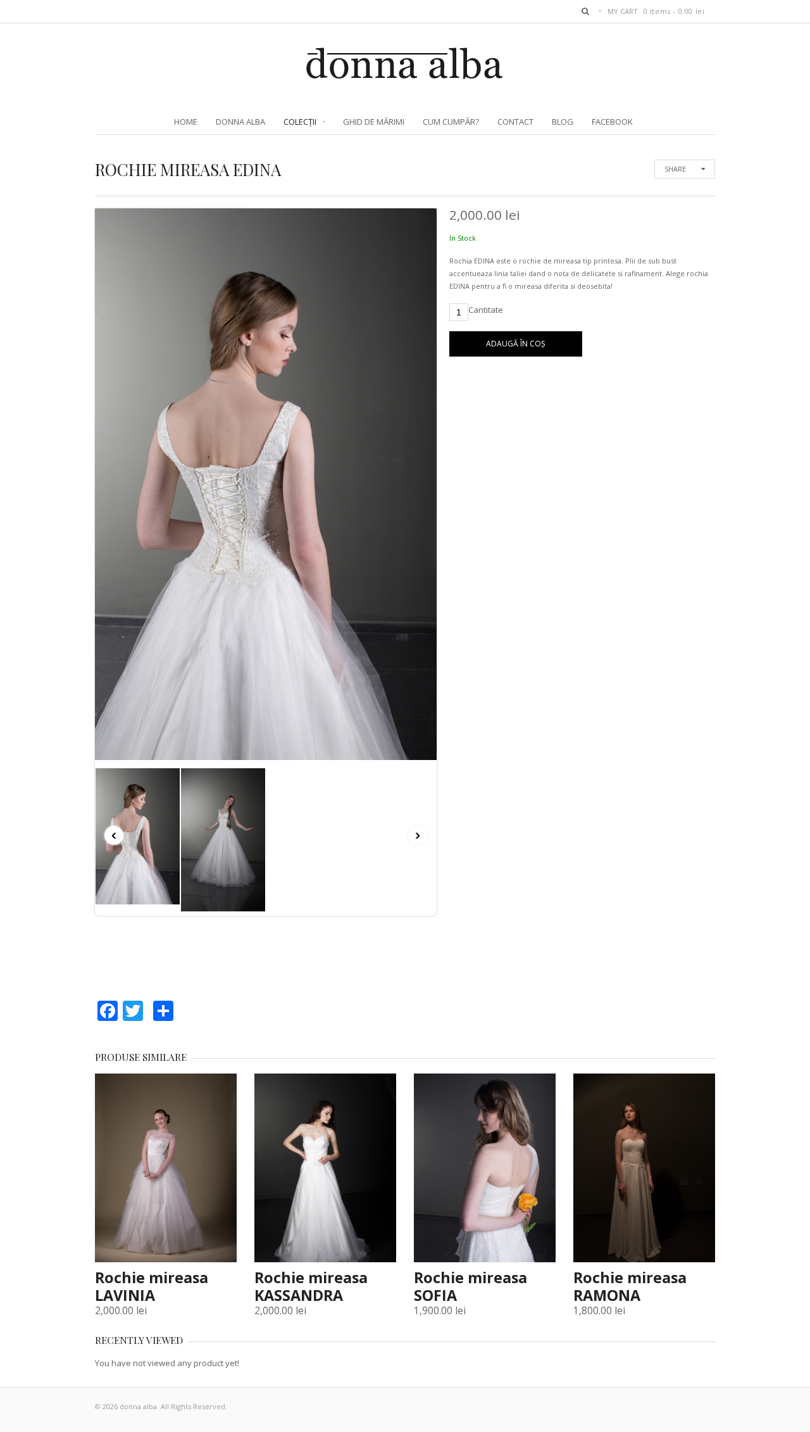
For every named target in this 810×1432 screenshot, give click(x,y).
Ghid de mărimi (373, 121)
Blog (562, 121)
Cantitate (485, 309)
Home (185, 121)
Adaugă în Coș (515, 343)
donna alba (240, 121)
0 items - (674, 11)
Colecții (300, 121)
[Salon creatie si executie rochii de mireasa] (405, 74)
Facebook (612, 121)
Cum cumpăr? (451, 121)
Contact (515, 121)
